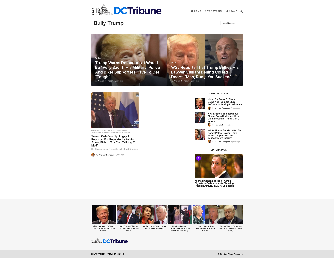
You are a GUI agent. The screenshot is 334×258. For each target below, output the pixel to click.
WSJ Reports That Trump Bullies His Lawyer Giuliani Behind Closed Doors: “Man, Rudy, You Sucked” (205, 72)
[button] (241, 11)
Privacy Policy (98, 254)
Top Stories (215, 11)
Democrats (95, 130)
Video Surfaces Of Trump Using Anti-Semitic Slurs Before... (104, 228)
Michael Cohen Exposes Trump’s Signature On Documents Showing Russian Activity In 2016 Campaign (214, 183)
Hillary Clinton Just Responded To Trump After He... (205, 228)
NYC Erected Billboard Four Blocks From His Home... (129, 228)
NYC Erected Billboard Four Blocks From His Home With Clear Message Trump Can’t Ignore (223, 117)
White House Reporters (120, 132)
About (233, 11)
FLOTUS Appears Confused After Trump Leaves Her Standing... (180, 228)
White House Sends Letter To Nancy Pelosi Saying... (154, 227)
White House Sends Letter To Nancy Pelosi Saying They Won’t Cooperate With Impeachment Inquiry (224, 134)
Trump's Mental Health (100, 132)
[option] (104, 219)
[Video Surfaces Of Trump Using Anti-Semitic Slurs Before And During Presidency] (200, 103)
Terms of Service (116, 254)
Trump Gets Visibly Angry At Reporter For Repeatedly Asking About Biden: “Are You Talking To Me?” (113, 140)
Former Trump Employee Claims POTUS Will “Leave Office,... (230, 228)
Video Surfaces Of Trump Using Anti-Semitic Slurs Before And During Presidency (225, 102)
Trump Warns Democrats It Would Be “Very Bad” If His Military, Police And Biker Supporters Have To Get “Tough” (127, 69)
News (104, 130)
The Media (111, 130)
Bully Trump (122, 130)
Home (197, 11)
